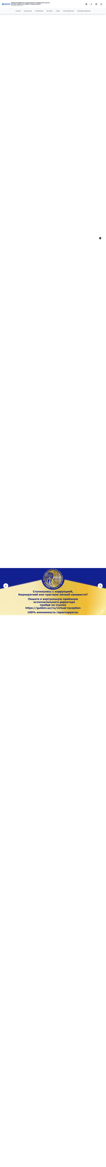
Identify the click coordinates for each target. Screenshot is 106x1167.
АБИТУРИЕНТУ (49, 11)
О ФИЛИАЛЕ (18, 11)
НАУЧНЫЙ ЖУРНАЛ (39, 11)
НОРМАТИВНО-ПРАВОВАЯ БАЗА (84, 11)
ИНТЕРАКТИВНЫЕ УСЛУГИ (68, 11)
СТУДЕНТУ (58, 11)
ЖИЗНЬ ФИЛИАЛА (28, 11)
